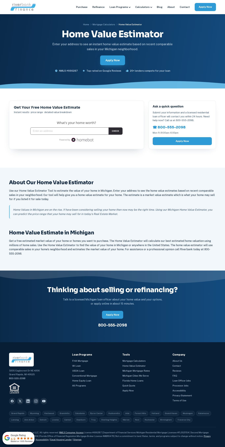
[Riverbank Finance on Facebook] (12, 401)
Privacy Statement (182, 395)
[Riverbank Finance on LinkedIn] (28, 401)
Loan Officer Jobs (181, 380)
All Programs (79, 385)
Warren (126, 420)
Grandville (65, 413)
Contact (185, 7)
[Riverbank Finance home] (23, 7)
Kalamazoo (203, 413)
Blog (159, 7)
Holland (155, 413)
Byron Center (96, 413)
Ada (127, 413)
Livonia (55, 420)
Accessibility (179, 390)
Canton (67, 420)
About (171, 7)
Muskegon (188, 413)
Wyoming (34, 413)
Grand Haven (171, 413)
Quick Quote (128, 385)
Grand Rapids (17, 413)
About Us (177, 361)
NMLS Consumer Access (71, 432)
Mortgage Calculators (104, 24)
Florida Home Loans (132, 380)
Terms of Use (179, 400)
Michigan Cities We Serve (135, 375)
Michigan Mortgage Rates (136, 370)
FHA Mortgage (80, 361)
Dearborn (81, 420)
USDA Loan (78, 370)
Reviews (176, 370)
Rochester (150, 420)
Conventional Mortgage (84, 375)
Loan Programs (119, 7)
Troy (93, 420)
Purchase (81, 7)
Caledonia (80, 413)
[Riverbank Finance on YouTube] (44, 401)
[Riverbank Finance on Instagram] (36, 401)
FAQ (174, 375)
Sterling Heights (109, 420)
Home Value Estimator (134, 365)
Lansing (15, 420)
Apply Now (205, 6)
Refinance (98, 7)
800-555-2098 (112, 325)
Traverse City (183, 420)
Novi (137, 420)
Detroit (43, 420)
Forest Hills (140, 413)
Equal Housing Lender (61, 439)
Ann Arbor (29, 420)
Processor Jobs (180, 385)
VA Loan (76, 365)
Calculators (142, 7)
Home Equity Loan (81, 380)
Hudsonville (114, 413)
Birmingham (166, 420)
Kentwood (49, 413)
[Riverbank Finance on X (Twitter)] (20, 401)
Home (86, 24)
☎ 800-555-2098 (169, 127)
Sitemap (77, 439)
